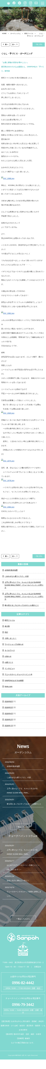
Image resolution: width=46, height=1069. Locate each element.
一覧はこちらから (23, 827)
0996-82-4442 (23, 982)
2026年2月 (9, 719)
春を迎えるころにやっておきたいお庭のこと (22, 605)
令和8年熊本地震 (11, 570)
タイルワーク (10, 650)
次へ (13, 44)
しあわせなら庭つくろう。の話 (17, 576)
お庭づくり (9, 662)
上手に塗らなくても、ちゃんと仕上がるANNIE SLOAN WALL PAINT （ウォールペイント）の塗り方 (24, 585)
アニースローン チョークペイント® (18, 674)
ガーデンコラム (15, 33)
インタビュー (10, 668)
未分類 (7, 626)
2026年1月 (9, 725)
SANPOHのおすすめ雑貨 (14, 680)
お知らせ (8, 656)
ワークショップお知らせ (14, 644)
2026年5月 (9, 707)
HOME (4, 33)
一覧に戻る (38, 44)
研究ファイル (28, 33)
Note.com (8, 686)
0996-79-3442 (23, 1004)
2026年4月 (9, 713)
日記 (6, 632)
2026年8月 (9, 701)
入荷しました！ (11, 638)
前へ (6, 44)
